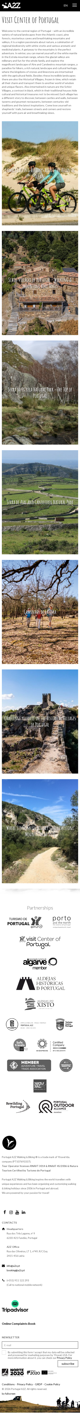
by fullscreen (8, 1393)
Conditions (8, 1384)
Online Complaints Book (19, 1323)
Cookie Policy (52, 1384)
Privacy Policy (64, 1357)
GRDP (38, 1384)
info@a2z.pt (13, 1265)
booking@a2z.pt (16, 1270)
